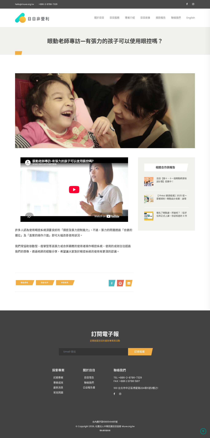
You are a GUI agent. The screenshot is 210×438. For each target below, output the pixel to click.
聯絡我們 (176, 17)
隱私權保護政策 (105, 431)
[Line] (120, 283)
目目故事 (145, 17)
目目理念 (89, 377)
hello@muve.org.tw (24, 4)
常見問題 (58, 392)
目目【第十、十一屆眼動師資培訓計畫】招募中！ (172, 180)
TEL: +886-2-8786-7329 (128, 377)
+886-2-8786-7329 (48, 4)
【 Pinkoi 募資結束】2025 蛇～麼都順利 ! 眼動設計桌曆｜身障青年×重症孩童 (172, 198)
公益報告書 (89, 387)
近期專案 (58, 377)
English (190, 17)
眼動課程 (24, 282)
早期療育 (64, 282)
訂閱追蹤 (139, 351)
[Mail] (128, 283)
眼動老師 (44, 282)
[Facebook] (111, 283)
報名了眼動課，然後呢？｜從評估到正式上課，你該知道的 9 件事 (172, 215)
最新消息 (58, 387)
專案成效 (58, 382)
